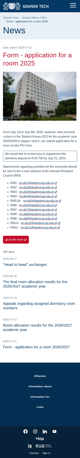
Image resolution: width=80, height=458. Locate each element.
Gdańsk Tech (10, 17)
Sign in (46, 453)
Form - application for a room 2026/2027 (36, 347)
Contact (34, 453)
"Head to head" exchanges (25, 265)
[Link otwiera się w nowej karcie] (25, 431)
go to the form (14, 239)
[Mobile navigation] (73, 5)
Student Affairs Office (34, 17)
